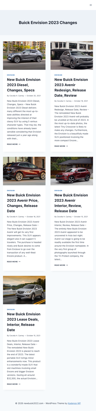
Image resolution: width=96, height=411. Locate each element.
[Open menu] (90, 5)
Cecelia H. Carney (17, 96)
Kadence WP (74, 403)
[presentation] (24, 55)
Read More (13, 144)
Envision (11, 75)
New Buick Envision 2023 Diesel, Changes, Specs (23, 84)
